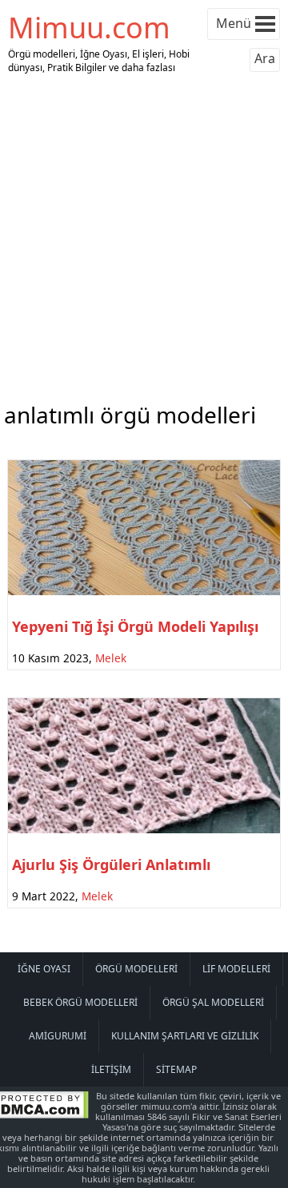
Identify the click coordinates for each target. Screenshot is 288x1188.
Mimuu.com (89, 27)
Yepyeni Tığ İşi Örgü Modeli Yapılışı (135, 626)
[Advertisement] (144, 234)
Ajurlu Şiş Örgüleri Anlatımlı (111, 864)
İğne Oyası (44, 968)
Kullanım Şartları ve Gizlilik (184, 1036)
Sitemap (176, 1069)
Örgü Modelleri (136, 968)
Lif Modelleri (236, 968)
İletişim (111, 1069)
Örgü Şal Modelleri (213, 1002)
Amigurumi (57, 1036)
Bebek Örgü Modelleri (80, 1002)
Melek (110, 658)
